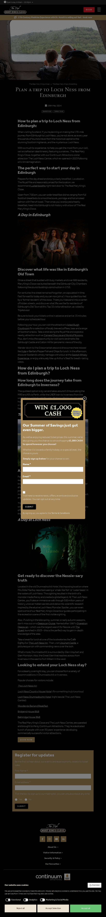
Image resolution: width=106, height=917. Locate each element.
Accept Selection (53, 908)
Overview (96, 885)
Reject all (20, 908)
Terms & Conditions (60, 513)
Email (27, 476)
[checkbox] (13, 899)
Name (27, 464)
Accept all (85, 908)
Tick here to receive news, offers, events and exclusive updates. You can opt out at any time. (50, 497)
